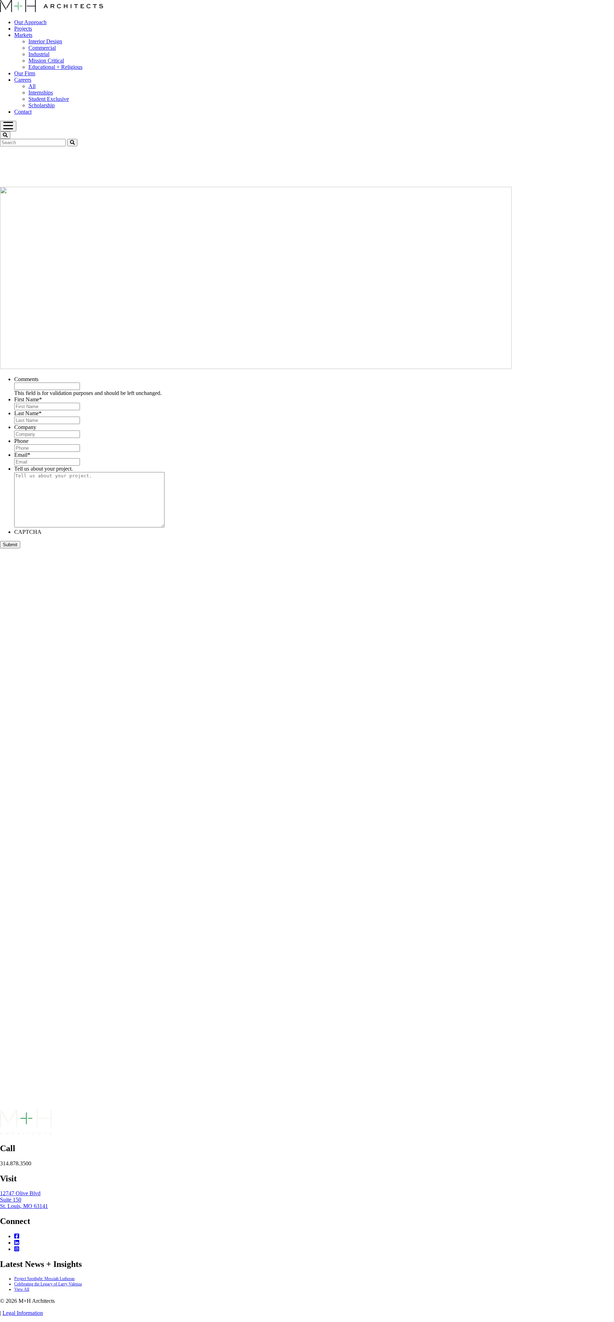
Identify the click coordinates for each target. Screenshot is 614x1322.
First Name (28, 399)
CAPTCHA (28, 532)
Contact (23, 112)
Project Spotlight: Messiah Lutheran (44, 1278)
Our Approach (30, 22)
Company (25, 427)
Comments (26, 379)
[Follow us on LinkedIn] (16, 1243)
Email (22, 455)
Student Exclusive (48, 99)
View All (21, 1289)
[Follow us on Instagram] (16, 1249)
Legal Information (22, 1313)
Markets (23, 35)
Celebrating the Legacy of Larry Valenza (48, 1284)
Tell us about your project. (43, 469)
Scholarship (41, 105)
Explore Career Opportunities (69, 1106)
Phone (21, 441)
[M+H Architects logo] (51, 10)
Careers (22, 80)
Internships (40, 93)
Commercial (42, 48)
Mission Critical (46, 61)
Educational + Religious (55, 67)
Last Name (28, 413)
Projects (23, 29)
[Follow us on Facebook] (16, 1236)
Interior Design (45, 41)
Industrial (38, 54)
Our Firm (24, 73)
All (32, 86)
